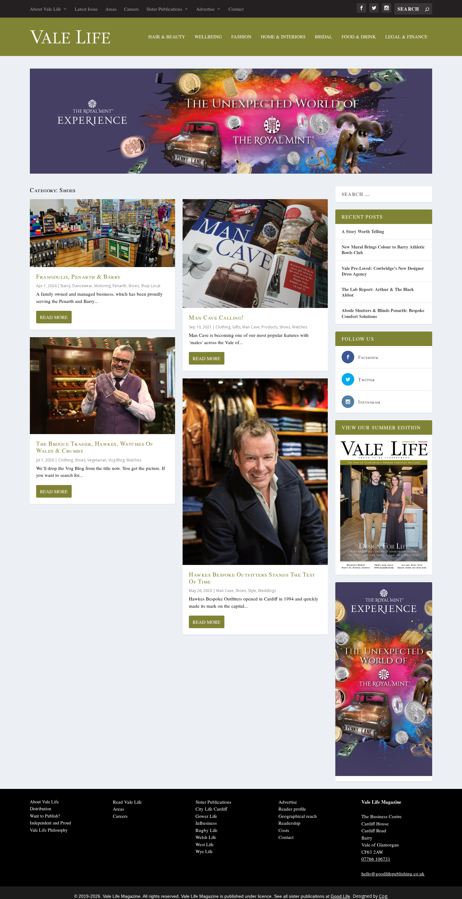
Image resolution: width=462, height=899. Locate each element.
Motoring (102, 285)
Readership (289, 823)
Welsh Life (205, 837)
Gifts (236, 327)
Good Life (340, 896)
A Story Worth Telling (363, 231)
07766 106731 (375, 859)
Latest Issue (86, 9)
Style (252, 590)
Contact (236, 9)
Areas (111, 9)
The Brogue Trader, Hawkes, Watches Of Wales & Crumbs (94, 446)
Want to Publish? (45, 816)
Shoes (133, 285)
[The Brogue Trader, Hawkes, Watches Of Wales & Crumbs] (102, 385)
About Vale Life (45, 9)
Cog (383, 896)
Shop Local (150, 285)
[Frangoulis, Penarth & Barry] (102, 233)
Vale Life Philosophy (49, 830)
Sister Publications (164, 9)
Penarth (119, 285)
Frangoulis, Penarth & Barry (78, 276)
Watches (133, 460)
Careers (131, 9)
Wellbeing (208, 37)
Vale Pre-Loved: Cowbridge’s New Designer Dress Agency (383, 271)
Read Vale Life (127, 802)
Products (269, 327)
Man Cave (251, 327)
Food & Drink (359, 37)
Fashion (241, 37)
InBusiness (206, 823)
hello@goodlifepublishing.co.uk (393, 873)
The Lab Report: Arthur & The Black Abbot (378, 292)
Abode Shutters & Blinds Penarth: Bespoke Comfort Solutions (383, 313)
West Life (204, 844)
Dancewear (82, 285)
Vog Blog (116, 460)
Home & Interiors (283, 37)
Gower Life (206, 816)
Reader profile (292, 809)
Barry (65, 285)
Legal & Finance (406, 37)
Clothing (65, 460)
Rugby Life (206, 830)
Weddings (267, 590)
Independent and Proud (50, 823)
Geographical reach (297, 816)
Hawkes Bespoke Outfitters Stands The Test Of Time (252, 577)
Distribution (40, 809)
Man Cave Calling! (216, 317)
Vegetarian (97, 460)
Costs (283, 830)
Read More (54, 317)
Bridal (323, 37)
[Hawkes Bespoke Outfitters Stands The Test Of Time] (255, 471)
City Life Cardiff (211, 809)
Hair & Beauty (166, 37)
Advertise (205, 9)
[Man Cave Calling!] (255, 253)
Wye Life (204, 851)
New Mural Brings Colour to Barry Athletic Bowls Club (383, 249)
